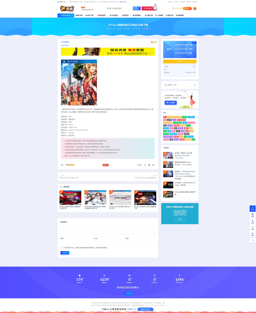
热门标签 (176, 1)
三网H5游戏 (191, 122)
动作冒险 (183, 125)
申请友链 (170, 1)
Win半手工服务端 (168, 122)
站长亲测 (191, 136)
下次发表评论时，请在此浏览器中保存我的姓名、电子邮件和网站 (85, 248)
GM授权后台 (191, 117)
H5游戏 (169, 119)
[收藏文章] (145, 165)
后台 (171, 128)
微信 (191, 128)
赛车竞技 (188, 139)
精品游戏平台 (66, 15)
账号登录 (146, 309)
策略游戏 (166, 139)
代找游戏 (149, 8)
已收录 (147, 28)
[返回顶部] (253, 240)
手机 (165, 131)
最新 (187, 131)
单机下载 (90, 15)
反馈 (252, 223)
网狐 (171, 139)
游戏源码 (137, 15)
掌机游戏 (125, 15)
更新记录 (170, 15)
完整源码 (181, 128)
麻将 (193, 139)
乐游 (165, 125)
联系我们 (194, 1)
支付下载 (179, 61)
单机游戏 (166, 128)
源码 (181, 136)
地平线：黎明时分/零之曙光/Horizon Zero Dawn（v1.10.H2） (183, 155)
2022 (165, 117)
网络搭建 (180, 15)
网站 (127, 238)
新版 (183, 131)
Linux (174, 119)
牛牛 (186, 136)
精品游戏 (102, 15)
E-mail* (95, 238)
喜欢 (106, 165)
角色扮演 (182, 139)
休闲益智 (170, 125)
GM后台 (184, 117)
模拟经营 (187, 133)
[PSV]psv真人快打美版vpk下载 (69, 178)
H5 (164, 119)
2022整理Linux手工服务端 (174, 117)
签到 (252, 209)
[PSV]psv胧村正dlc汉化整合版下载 (145, 178)
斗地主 (178, 131)
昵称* (62, 238)
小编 (66, 165)
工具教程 (160, 15)
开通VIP (131, 309)
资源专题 (182, 1)
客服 (252, 216)
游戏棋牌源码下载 (168, 136)
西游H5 (176, 139)
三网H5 (185, 122)
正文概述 (65, 42)
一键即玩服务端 (177, 122)
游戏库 (66, 155)
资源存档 (188, 1)
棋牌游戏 (166, 133)
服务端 (191, 131)
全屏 (252, 229)
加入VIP (128, 293)
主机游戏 (114, 15)
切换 (252, 235)
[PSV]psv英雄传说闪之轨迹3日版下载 (79, 155)
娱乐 (175, 128)
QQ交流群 (171, 102)
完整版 (186, 128)
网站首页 (80, 15)
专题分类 (149, 15)
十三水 (188, 125)
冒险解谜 (176, 125)
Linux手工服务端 (181, 119)
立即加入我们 (123, 1)
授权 (169, 131)
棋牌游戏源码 (173, 133)
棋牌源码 (180, 133)
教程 (173, 131)
